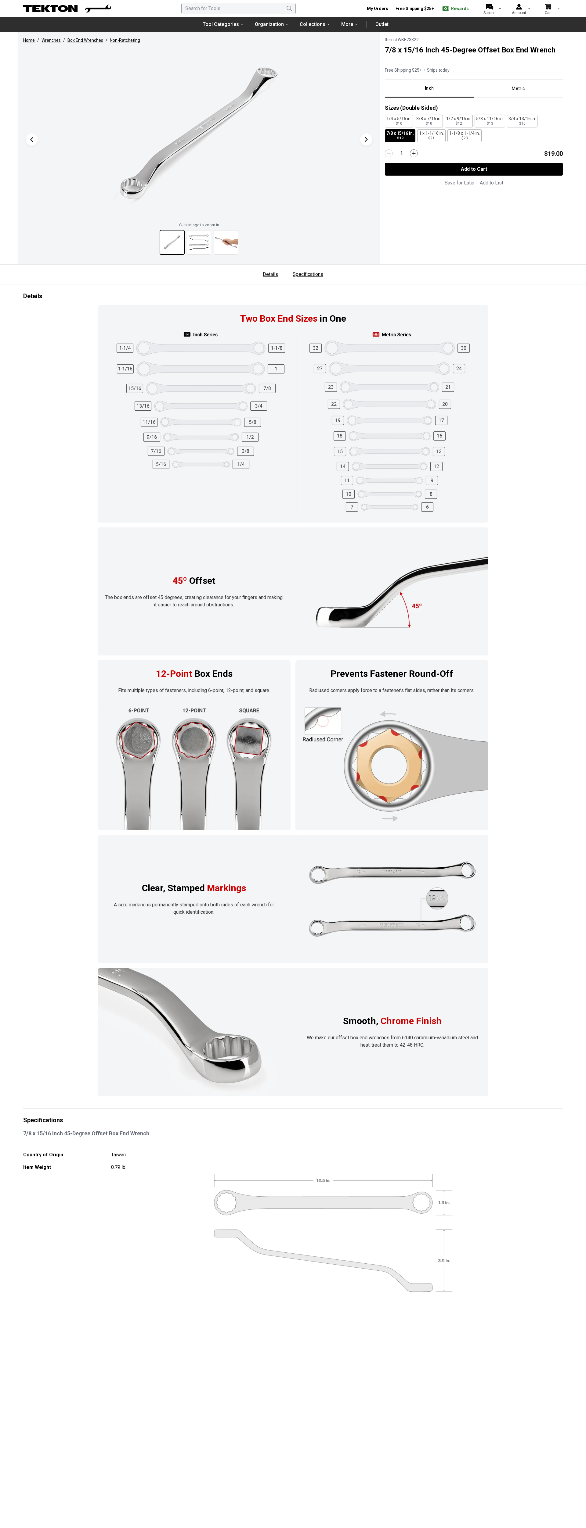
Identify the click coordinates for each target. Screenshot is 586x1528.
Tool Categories (221, 24)
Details (270, 274)
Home (29, 40)
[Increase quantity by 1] (414, 153)
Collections (312, 24)
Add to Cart (474, 169)
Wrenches (51, 40)
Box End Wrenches (85, 40)
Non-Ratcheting (125, 40)
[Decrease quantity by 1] (389, 153)
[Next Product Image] (366, 139)
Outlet (382, 24)
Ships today (438, 70)
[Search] (289, 8)
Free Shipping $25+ (415, 8)
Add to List (491, 183)
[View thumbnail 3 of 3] (226, 242)
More (347, 24)
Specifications (308, 274)
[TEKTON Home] (67, 8)
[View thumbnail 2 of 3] (199, 242)
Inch (429, 88)
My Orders (377, 8)
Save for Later (460, 183)
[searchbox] (238, 8)
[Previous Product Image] (32, 139)
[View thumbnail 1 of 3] (172, 242)
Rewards (460, 8)
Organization (269, 24)
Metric (518, 88)
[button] (199, 133)
